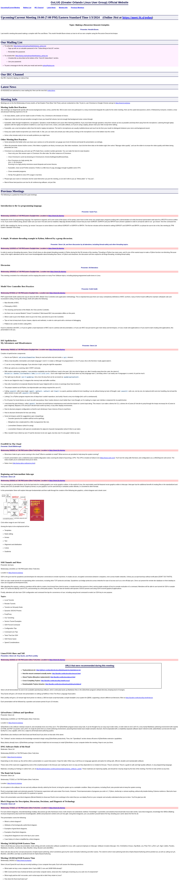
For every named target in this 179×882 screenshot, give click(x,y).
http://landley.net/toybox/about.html (62, 677)
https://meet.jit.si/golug (137, 17)
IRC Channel (39, 7)
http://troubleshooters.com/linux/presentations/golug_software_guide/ (59, 769)
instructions (51, 90)
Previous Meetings (77, 7)
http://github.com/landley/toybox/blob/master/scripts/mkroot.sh (58, 670)
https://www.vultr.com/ (107, 458)
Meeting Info (63, 7)
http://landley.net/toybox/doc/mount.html (66, 673)
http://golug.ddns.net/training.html (24, 463)
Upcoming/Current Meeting (10, 7)
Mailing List (27, 7)
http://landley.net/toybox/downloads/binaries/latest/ (63, 684)
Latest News (51, 7)
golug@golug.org (48, 65)
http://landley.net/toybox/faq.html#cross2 (55, 680)
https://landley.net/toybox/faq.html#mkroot (139, 697)
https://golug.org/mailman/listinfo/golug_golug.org (30, 46)
